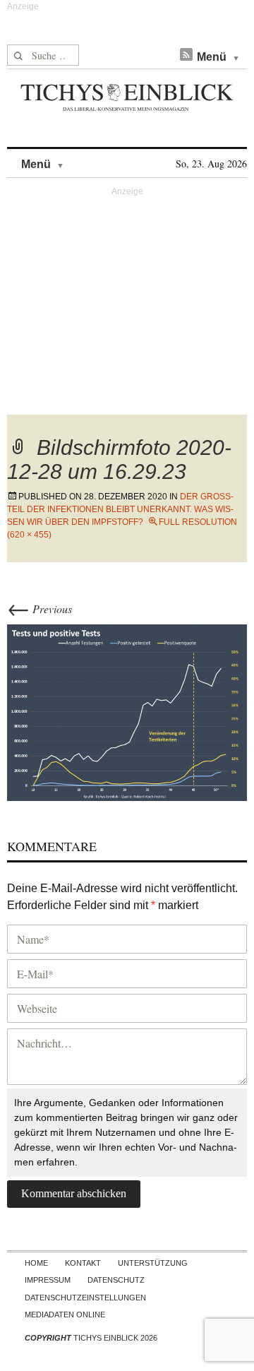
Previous (39, 608)
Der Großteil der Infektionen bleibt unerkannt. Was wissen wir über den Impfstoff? (120, 509)
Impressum (48, 1280)
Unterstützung (153, 1263)
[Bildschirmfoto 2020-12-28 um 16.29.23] (127, 710)
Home (36, 1263)
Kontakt (83, 1263)
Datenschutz (116, 1280)
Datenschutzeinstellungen (85, 1297)
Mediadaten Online (65, 1314)
